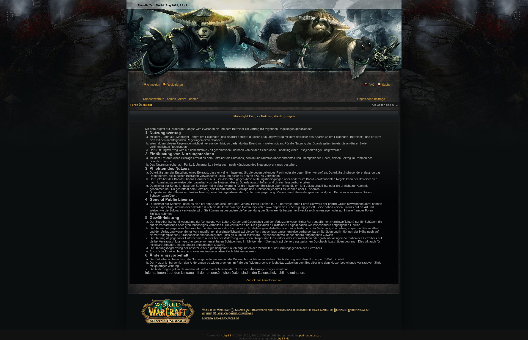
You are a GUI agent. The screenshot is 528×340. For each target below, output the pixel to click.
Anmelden (153, 84)
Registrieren (174, 84)
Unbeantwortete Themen (159, 99)
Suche (386, 84)
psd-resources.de (310, 335)
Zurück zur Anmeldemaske (264, 280)
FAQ (371, 84)
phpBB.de (283, 338)
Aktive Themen (188, 99)
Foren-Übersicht (141, 104)
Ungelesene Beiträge (371, 99)
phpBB (227, 335)
